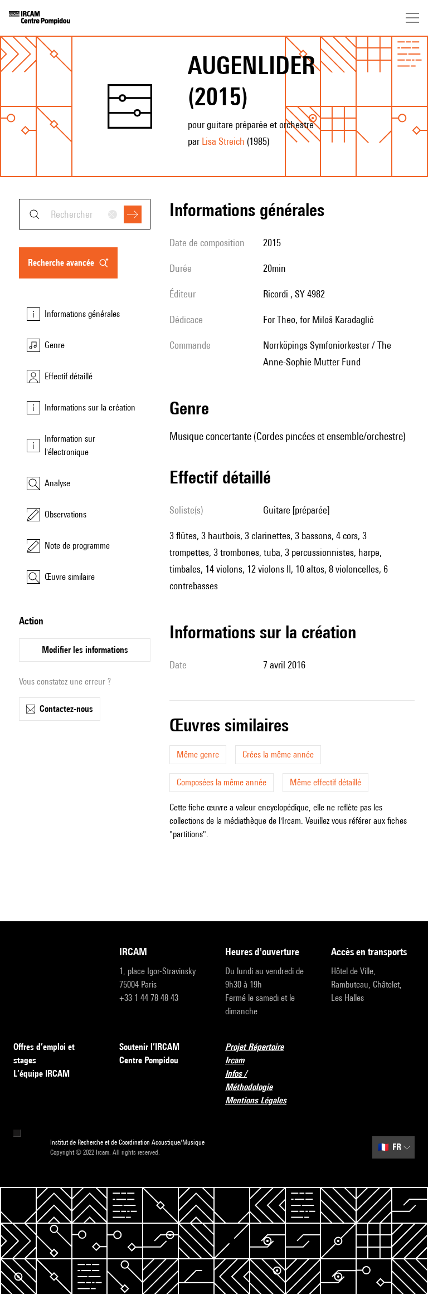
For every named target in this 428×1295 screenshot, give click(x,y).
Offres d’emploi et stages (44, 1054)
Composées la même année (221, 782)
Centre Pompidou (148, 1060)
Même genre (198, 754)
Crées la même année (278, 754)
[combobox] (84, 214)
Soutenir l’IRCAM (149, 1047)
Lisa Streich (223, 141)
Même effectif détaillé (325, 782)
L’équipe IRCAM (41, 1073)
